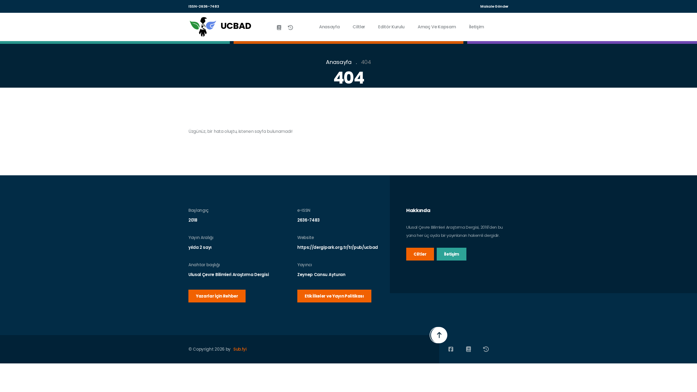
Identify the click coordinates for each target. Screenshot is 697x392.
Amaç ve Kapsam (437, 27)
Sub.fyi (240, 349)
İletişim (476, 27)
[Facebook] (450, 349)
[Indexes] (279, 27)
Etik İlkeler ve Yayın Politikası (334, 296)
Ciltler (359, 27)
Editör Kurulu (391, 27)
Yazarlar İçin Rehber (217, 296)
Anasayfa (329, 27)
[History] (291, 27)
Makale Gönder (494, 6)
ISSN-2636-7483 (203, 6)
